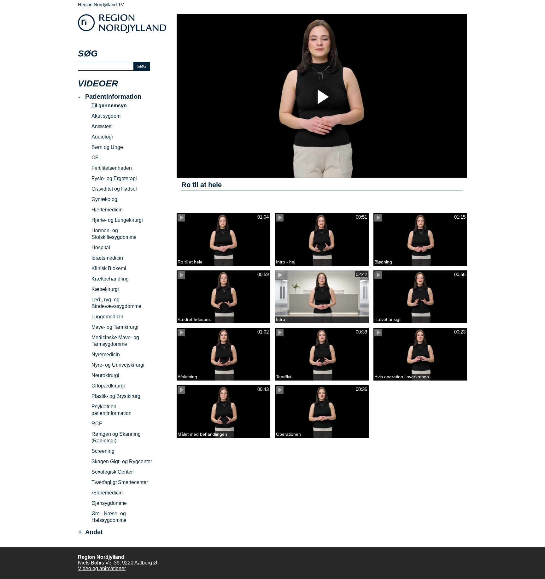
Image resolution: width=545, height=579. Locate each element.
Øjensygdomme (109, 503)
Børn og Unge (107, 147)
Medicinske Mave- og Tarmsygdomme (115, 341)
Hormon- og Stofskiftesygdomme (114, 234)
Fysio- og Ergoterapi (114, 178)
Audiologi (102, 136)
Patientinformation (113, 96)
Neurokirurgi (105, 375)
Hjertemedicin (107, 209)
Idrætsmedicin (107, 258)
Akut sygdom (105, 116)
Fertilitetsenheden (111, 168)
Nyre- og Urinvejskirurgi (117, 365)
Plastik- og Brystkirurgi (116, 396)
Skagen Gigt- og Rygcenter (121, 461)
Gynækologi (105, 199)
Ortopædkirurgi (108, 385)
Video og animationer (102, 568)
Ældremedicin (107, 492)
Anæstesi (102, 126)
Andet (94, 532)
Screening (102, 451)
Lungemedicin (107, 316)
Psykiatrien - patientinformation (111, 410)
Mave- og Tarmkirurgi (114, 327)
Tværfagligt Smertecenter (119, 482)
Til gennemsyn (109, 105)
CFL (96, 157)
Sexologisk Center (112, 472)
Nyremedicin (105, 354)
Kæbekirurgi (105, 289)
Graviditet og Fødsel (114, 189)
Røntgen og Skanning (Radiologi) (116, 437)
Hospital (100, 247)
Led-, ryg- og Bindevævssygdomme (116, 303)
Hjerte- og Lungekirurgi (117, 220)
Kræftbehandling (110, 278)
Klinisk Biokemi (108, 268)
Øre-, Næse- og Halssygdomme (108, 517)
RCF (96, 423)
